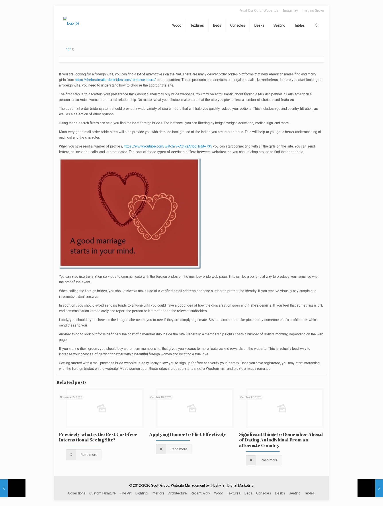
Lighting (141, 493)
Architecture (177, 493)
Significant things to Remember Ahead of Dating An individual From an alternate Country (281, 439)
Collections (77, 493)
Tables (309, 493)
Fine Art (125, 493)
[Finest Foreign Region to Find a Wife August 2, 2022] (12, 488)
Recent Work (200, 493)
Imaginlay (290, 10)
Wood (218, 493)
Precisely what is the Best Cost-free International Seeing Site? (98, 437)
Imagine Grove (313, 10)
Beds (248, 493)
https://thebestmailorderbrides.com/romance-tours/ (115, 80)
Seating (295, 493)
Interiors (157, 493)
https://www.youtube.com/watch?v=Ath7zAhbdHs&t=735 (168, 146)
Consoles (263, 493)
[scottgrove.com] (71, 26)
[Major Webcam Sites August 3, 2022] (370, 488)
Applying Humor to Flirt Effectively (187, 434)
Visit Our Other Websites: (259, 10)
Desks (280, 493)
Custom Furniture (102, 493)
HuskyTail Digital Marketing (232, 485)
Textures (233, 493)
